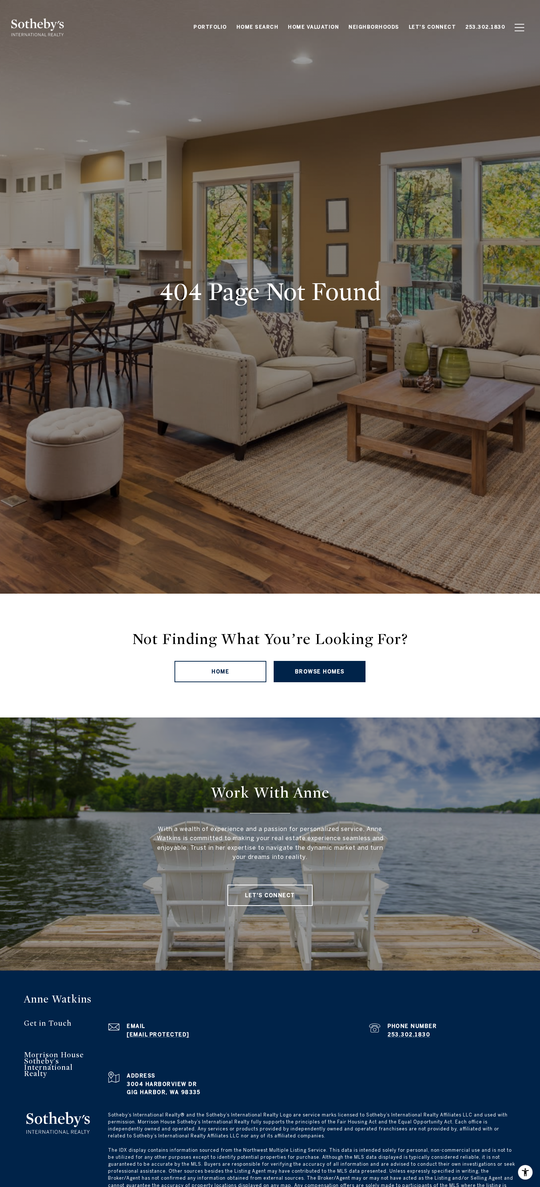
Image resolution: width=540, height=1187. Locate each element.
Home (220, 672)
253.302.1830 (409, 1034)
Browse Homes (320, 672)
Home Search (258, 27)
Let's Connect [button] (270, 895)
